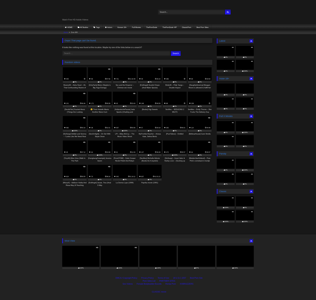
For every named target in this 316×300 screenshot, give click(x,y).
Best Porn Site (196, 278)
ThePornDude (151, 27)
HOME (69, 27)
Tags (98, 27)
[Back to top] (308, 292)
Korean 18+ (122, 27)
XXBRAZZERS (186, 284)
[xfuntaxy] (84, 10)
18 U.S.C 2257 (179, 278)
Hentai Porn (170, 284)
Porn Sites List (149, 281)
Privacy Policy (147, 278)
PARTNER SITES (167, 281)
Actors (109, 27)
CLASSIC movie (159, 292)
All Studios (84, 27)
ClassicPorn (186, 27)
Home (66, 32)
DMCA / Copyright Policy (126, 278)
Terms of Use (163, 278)
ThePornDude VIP (169, 27)
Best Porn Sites (202, 27)
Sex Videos (128, 284)
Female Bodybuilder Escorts (149, 284)
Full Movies (136, 27)
